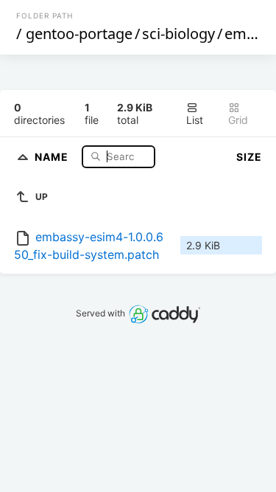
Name (53, 156)
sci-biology (178, 34)
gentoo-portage (79, 34)
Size (249, 156)
